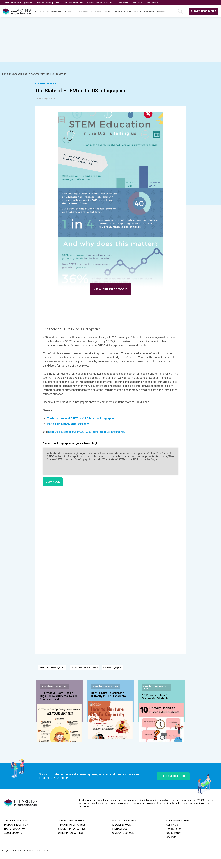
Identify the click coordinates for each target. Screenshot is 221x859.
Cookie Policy (173, 833)
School (69, 11)
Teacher (83, 11)
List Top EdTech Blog (73, 3)
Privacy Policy (173, 828)
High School (119, 828)
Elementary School (124, 820)
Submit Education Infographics (17, 3)
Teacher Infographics (72, 824)
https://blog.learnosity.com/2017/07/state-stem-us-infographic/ (86, 431)
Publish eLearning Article (47, 3)
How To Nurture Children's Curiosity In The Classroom (108, 694)
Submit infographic (203, 11)
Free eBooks (122, 3)
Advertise (137, 3)
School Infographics (71, 820)
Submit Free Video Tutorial (99, 3)
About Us (171, 837)
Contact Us (172, 824)
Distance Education (16, 824)
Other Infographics (70, 833)
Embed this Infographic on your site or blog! (70, 443)
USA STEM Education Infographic (68, 423)
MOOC (107, 11)
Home (5, 74)
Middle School (121, 824)
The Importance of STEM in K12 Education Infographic (81, 418)
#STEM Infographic (112, 667)
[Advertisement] (105, 40)
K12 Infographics (18, 74)
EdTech (39, 11)
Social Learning (144, 11)
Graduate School (123, 833)
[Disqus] (110, 531)
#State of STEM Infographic (52, 667)
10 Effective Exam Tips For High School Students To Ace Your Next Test (59, 696)
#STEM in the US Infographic (84, 667)
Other (161, 11)
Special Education (15, 820)
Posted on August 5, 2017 (46, 98)
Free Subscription (173, 776)
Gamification (123, 11)
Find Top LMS (152, 3)
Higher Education (14, 828)
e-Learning (54, 11)
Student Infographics (72, 828)
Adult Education (14, 833)
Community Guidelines (177, 820)
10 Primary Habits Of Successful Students (155, 697)
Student (96, 11)
